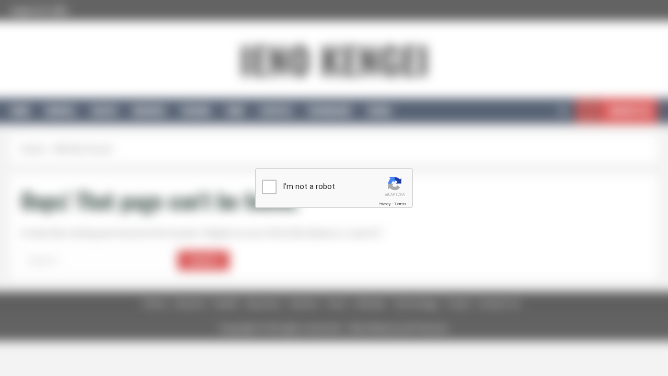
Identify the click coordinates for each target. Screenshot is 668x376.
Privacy (384, 204)
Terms (400, 204)
